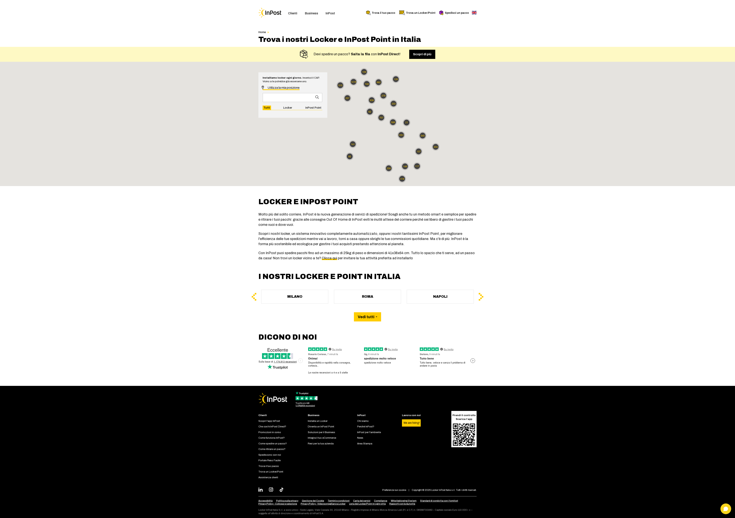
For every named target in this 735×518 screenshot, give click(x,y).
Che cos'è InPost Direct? (272, 426)
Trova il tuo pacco (383, 12)
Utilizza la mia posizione (283, 87)
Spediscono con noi (269, 455)
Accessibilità (265, 500)
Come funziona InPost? (271, 438)
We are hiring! (411, 422)
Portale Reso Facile (269, 460)
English (474, 12)
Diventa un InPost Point (321, 426)
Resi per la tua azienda (321, 443)
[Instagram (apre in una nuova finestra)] (272, 490)
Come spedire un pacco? (272, 443)
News (360, 438)
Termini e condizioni (339, 500)
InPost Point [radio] (313, 107)
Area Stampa (364, 443)
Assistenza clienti (268, 477)
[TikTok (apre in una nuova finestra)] (282, 490)
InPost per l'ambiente (369, 432)
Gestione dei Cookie (313, 500)
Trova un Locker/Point (420, 12)
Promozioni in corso (269, 432)
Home (262, 32)
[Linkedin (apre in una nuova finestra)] (261, 490)
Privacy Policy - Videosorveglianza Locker (323, 504)
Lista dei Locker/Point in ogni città (367, 504)
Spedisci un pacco (457, 12)
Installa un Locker (317, 421)
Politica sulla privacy (287, 500)
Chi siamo (363, 421)
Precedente (254, 297)
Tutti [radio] (267, 107)
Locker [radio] (287, 107)
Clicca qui (329, 258)
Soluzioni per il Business (321, 432)
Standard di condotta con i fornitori (439, 500)
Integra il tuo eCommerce (322, 438)
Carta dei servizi (361, 500)
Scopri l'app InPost (269, 421)
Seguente (481, 297)
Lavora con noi (411, 415)
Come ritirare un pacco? (271, 449)
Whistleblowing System (403, 500)
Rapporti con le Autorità (402, 504)
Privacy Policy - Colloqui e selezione (277, 504)
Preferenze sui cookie (394, 490)
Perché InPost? (365, 426)
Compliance (380, 500)
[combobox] (292, 97)
